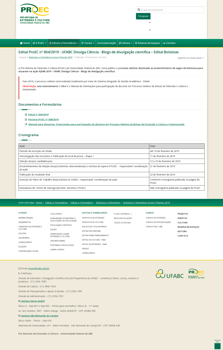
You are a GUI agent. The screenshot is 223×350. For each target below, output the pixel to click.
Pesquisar (143, 16)
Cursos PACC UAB (154, 226)
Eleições (22, 246)
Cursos (88, 43)
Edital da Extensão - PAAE (94, 244)
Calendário (24, 238)
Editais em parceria (91, 231)
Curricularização (106, 43)
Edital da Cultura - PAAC (94, 239)
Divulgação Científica (61, 225)
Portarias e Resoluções (62, 245)
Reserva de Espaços (149, 43)
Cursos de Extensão (156, 217)
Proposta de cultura (92, 222)
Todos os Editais (122, 222)
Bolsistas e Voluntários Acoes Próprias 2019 (50, 57)
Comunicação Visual (28, 251)
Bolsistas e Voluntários (108, 202)
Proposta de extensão (93, 217)
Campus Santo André (32, 301)
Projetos (183, 213)
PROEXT (85, 248)
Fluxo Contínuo (122, 214)
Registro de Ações (123, 218)
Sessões (22, 233)
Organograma (57, 240)
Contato (170, 43)
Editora (182, 231)
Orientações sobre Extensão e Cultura (60, 235)
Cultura (126, 43)
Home (26, 43)
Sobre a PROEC (57, 249)
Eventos (182, 218)
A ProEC (40, 43)
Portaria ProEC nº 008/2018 (43, 119)
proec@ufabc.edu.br (38, 268)
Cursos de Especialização (158, 222)
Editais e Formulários (64, 43)
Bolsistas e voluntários (94, 226)
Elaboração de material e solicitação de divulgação (63, 219)
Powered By (180, 273)
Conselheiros (25, 242)
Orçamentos (24, 222)
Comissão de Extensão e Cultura (30, 227)
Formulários (88, 253)
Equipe (53, 229)
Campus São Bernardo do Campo (39, 315)
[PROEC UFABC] (34, 13)
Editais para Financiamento (95, 235)
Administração (25, 217)
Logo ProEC (56, 214)
